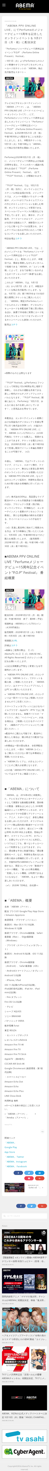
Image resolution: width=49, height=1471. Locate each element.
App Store (10, 1152)
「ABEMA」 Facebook (16, 1166)
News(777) (8, 1124)
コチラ (18, 238)
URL (15, 640)
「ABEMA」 (10, 1142)
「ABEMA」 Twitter (14, 1156)
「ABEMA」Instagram (16, 1161)
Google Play (11, 1147)
